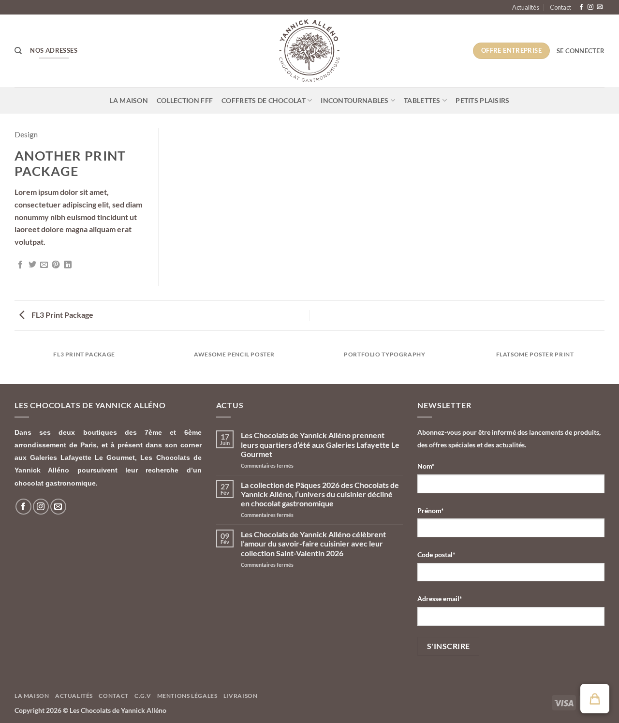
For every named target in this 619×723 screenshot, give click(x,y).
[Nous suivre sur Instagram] (590, 7)
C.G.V (142, 695)
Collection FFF (185, 100)
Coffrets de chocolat (263, 100)
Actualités (525, 7)
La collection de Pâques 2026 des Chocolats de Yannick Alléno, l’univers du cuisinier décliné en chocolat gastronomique (320, 494)
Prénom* (430, 510)
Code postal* (436, 554)
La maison (128, 100)
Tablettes (422, 100)
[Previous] (14, 364)
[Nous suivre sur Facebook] (581, 7)
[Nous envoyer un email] (600, 7)
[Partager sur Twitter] (32, 265)
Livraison (240, 695)
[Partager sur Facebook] (20, 265)
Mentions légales (187, 695)
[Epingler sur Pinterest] (55, 265)
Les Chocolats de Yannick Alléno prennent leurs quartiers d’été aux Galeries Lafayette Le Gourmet (320, 444)
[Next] (604, 364)
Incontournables (354, 100)
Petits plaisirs (482, 100)
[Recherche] (18, 51)
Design (26, 134)
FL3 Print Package (61, 314)
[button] (580, 50)
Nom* (426, 466)
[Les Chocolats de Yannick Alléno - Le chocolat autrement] (309, 51)
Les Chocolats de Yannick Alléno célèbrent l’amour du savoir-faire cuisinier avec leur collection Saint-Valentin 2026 (313, 543)
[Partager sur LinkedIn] (68, 265)
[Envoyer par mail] (44, 265)
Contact (560, 7)
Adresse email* (439, 598)
